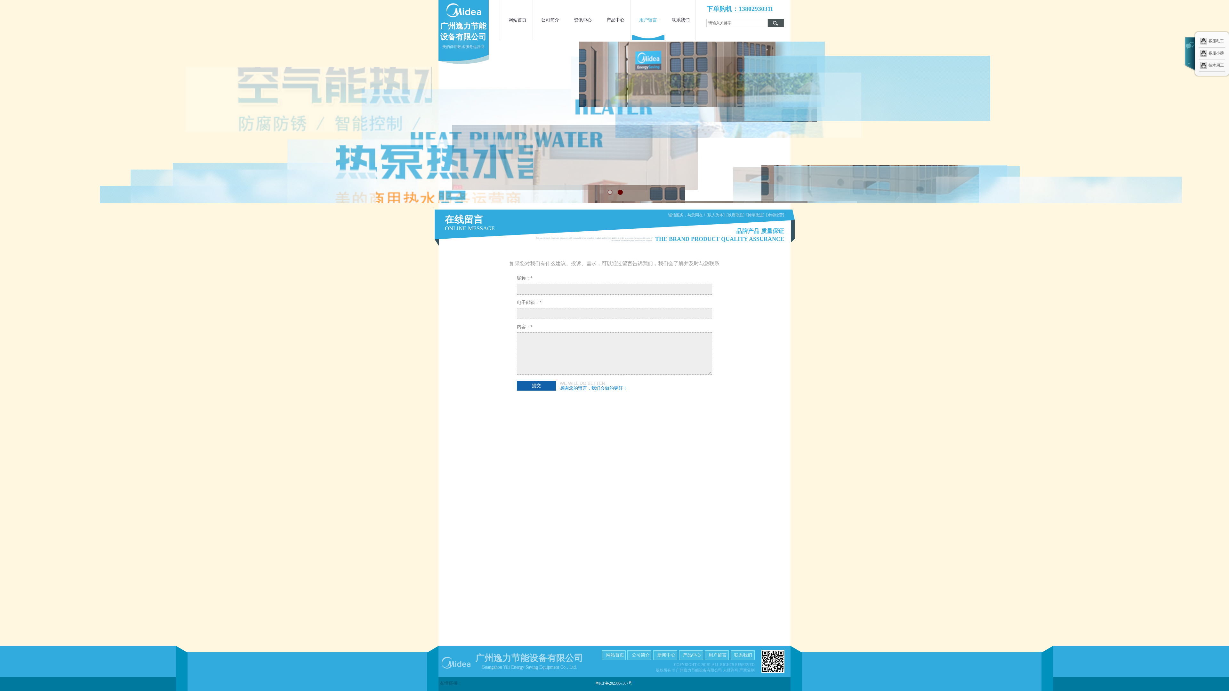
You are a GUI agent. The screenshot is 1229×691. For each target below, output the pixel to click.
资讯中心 (583, 20)
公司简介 (550, 20)
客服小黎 (1216, 53)
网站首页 (517, 20)
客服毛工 (1216, 41)
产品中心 (615, 20)
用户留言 (648, 20)
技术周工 (1216, 65)
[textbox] (737, 23)
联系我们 (681, 20)
